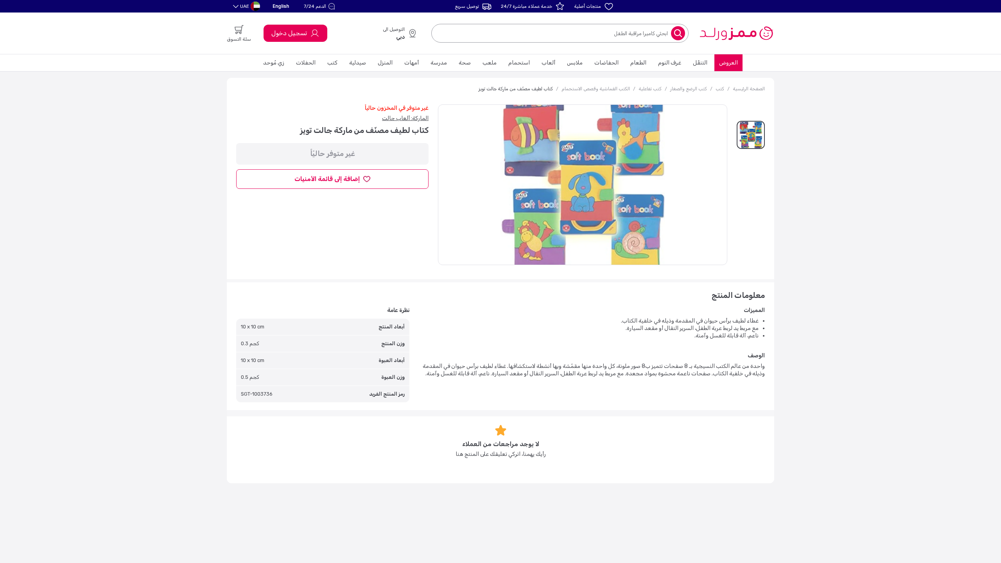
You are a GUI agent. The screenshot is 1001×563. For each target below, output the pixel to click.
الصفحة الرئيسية (749, 88)
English (281, 6)
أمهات (411, 62)
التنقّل (700, 62)
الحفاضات (606, 62)
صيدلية (357, 62)
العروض (728, 62)
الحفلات (306, 62)
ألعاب (548, 62)
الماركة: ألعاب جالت (405, 118)
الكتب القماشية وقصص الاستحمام (595, 88)
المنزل (385, 62)
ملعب (490, 62)
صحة (465, 62)
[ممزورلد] (736, 33)
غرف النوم (669, 62)
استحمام (519, 62)
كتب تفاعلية (650, 88)
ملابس (575, 62)
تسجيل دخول (289, 33)
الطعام (638, 62)
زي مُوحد (273, 62)
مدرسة (439, 62)
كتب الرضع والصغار (688, 88)
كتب (332, 62)
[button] (320, 6)
